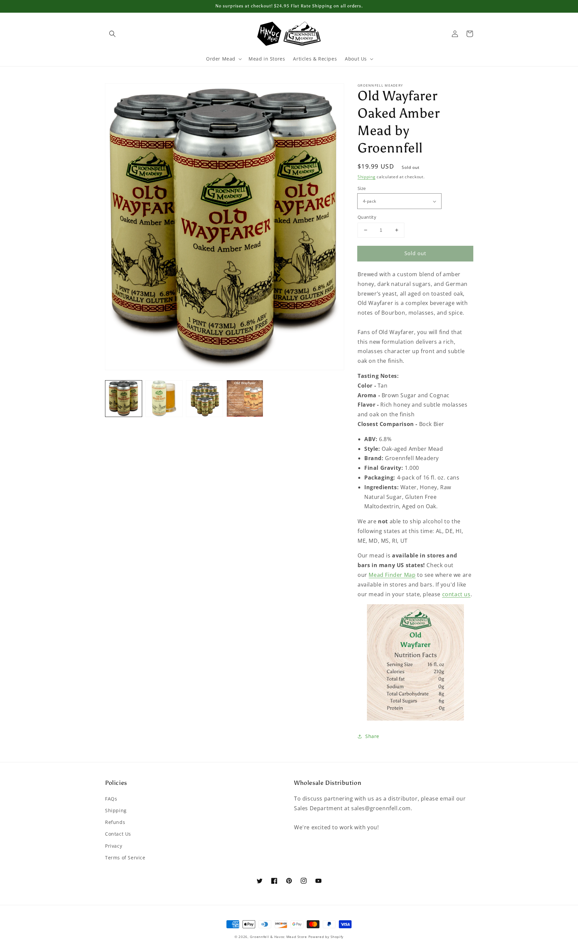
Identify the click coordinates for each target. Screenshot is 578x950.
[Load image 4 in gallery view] (245, 398)
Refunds (115, 822)
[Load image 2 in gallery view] (164, 398)
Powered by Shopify (326, 936)
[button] (112, 33)
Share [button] (372, 736)
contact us (456, 594)
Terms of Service (125, 857)
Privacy (113, 846)
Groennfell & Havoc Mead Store (278, 936)
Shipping (367, 177)
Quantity (367, 217)
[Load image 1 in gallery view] (123, 398)
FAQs (111, 799)
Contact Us (118, 834)
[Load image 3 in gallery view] (204, 398)
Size (362, 188)
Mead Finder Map (392, 574)
